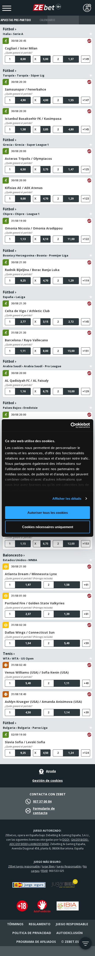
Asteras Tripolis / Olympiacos (28, 158)
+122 (85, 239)
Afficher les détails (67, 498)
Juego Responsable (69, 866)
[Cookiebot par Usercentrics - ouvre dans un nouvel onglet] (70, 425)
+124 (85, 753)
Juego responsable (72, 924)
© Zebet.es (70, 942)
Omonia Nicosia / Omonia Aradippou (34, 228)
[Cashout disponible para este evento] (89, 41)
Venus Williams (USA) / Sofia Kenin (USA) (37, 672)
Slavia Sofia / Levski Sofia (25, 742)
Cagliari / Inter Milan (21, 48)
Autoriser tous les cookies (47, 512)
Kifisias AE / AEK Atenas (24, 188)
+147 (85, 100)
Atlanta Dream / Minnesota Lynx (31, 574)
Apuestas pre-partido (16, 20)
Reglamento (39, 924)
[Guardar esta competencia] (91, 31)
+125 (85, 169)
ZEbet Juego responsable (24, 866)
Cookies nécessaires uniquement (47, 527)
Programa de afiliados (36, 942)
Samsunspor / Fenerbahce (25, 89)
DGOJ (66, 839)
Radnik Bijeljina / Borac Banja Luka (32, 270)
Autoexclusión (69, 933)
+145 (85, 129)
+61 (86, 585)
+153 (85, 543)
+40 (86, 683)
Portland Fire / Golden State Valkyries (35, 603)
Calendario (47, 20)
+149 (85, 59)
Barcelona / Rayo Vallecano (26, 340)
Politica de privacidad (31, 933)
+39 (86, 712)
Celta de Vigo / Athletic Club (27, 311)
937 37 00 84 (42, 801)
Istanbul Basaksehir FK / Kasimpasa (33, 118)
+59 (86, 643)
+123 (85, 198)
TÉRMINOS (15, 924)
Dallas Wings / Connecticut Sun (30, 632)
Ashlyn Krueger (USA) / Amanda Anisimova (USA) (43, 702)
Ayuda (51, 771)
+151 (85, 351)
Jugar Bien (48, 866)
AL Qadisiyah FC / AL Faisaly (27, 380)
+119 (85, 280)
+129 (85, 391)
